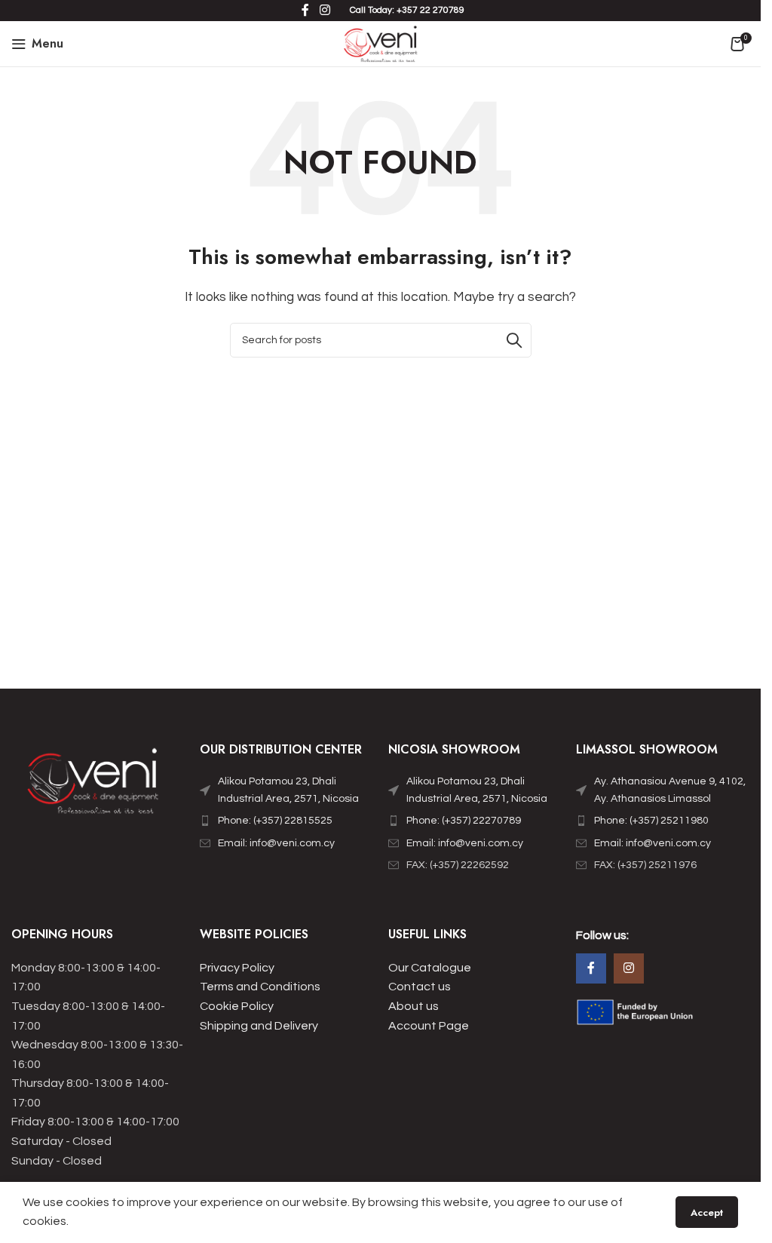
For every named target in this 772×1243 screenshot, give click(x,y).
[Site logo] (380, 43)
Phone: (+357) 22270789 (463, 820)
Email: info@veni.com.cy (276, 843)
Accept (707, 1212)
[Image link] (94, 785)
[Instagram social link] (629, 968)
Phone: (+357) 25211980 (651, 820)
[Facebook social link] (591, 968)
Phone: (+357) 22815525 (275, 820)
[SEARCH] (514, 340)
